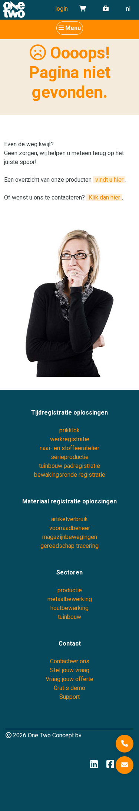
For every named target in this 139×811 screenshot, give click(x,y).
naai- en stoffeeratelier (69, 448)
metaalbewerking (69, 599)
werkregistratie (69, 439)
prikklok (69, 430)
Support (69, 696)
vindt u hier (109, 179)
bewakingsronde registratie (69, 474)
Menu (73, 27)
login (61, 8)
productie (69, 590)
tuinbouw (69, 616)
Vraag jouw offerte (69, 679)
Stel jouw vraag (69, 670)
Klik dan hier (104, 197)
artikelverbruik (69, 519)
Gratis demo (69, 687)
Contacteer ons (69, 661)
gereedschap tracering (69, 545)
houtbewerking (69, 607)
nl (128, 8)
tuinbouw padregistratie (69, 465)
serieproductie (70, 456)
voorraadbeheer (69, 528)
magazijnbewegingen (69, 536)
